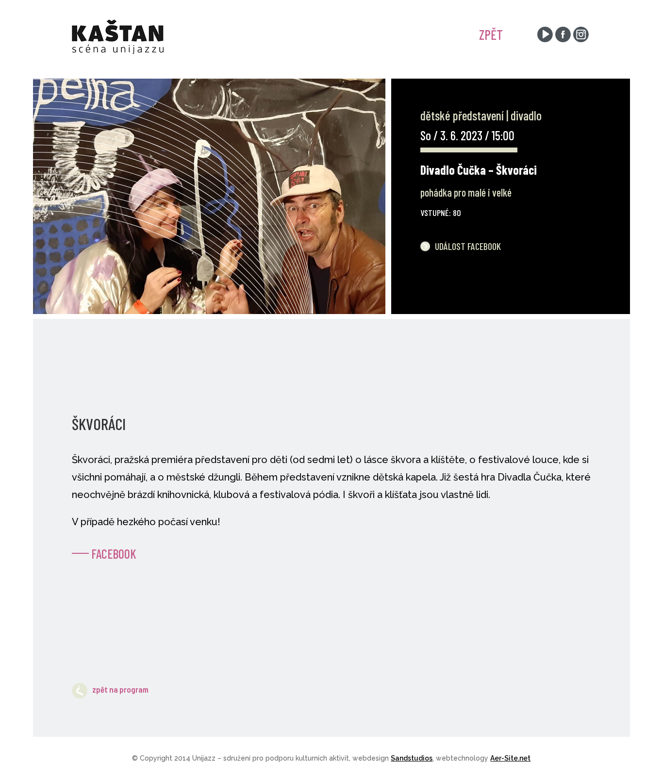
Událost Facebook (468, 246)
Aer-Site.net (510, 758)
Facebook (113, 553)
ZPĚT (491, 34)
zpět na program (120, 689)
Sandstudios (411, 758)
